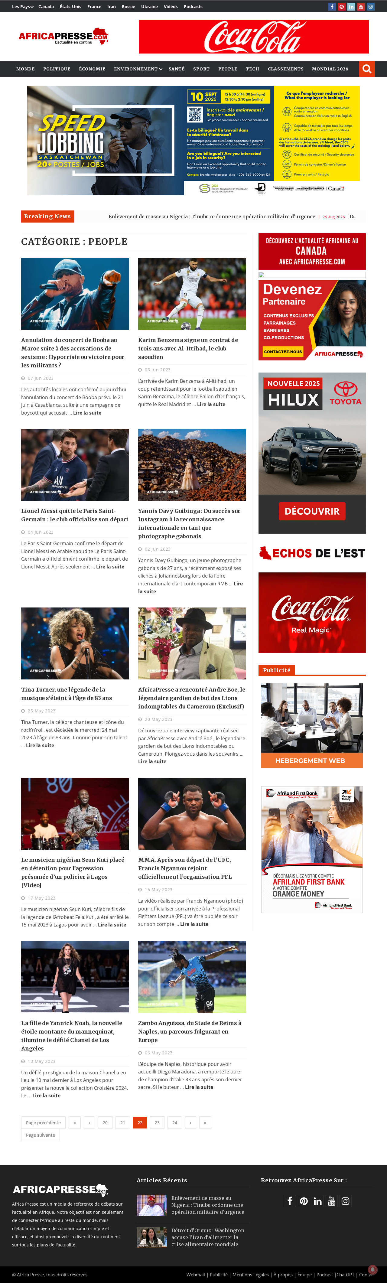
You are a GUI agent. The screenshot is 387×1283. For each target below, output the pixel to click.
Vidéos (171, 6)
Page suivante (40, 1135)
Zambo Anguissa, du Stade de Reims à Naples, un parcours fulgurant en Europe (189, 1032)
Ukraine (149, 6)
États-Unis (70, 6)
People (227, 69)
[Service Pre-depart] (193, 194)
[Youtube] (361, 7)
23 (157, 1122)
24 (174, 1122)
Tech (252, 69)
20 (105, 1122)
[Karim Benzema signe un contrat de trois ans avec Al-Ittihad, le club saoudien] (192, 294)
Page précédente (43, 1122)
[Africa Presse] (63, 36)
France (94, 6)
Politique (56, 69)
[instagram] (371, 7)
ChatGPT (345, 1275)
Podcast (325, 1275)
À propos (283, 1275)
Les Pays (21, 6)
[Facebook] (332, 7)
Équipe (305, 1275)
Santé (177, 69)
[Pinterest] (342, 7)
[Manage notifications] (373, 1270)
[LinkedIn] (351, 7)
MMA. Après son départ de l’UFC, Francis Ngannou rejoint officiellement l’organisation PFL (185, 868)
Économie (92, 69)
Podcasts (193, 6)
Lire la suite (87, 412)
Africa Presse (30, 1275)
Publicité (219, 1275)
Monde (25, 69)
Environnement (136, 69)
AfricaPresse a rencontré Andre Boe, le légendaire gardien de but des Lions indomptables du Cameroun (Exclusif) (191, 698)
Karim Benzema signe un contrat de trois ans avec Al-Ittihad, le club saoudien (188, 348)
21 (122, 1122)
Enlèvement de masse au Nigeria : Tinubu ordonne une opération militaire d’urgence (148, 216)
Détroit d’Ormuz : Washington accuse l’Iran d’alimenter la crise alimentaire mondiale (207, 1237)
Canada (46, 6)
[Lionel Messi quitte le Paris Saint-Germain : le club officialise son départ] (75, 465)
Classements (286, 69)
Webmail (196, 1275)
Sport (201, 69)
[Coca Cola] (254, 37)
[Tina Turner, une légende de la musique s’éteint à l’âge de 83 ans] (75, 643)
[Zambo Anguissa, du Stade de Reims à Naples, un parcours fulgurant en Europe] (192, 977)
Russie (128, 6)
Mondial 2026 (330, 69)
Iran (111, 6)
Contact (367, 1275)
